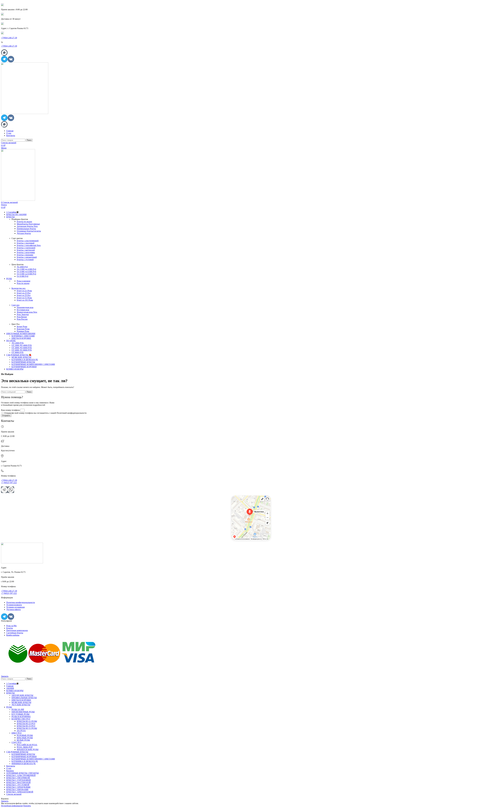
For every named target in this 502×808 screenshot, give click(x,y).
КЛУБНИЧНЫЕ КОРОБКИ (24, 367)
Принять (27, 806)
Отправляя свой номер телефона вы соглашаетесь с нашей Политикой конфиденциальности (45, 413)
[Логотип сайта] (24, 113)
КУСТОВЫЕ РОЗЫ (20, 714)
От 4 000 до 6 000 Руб (26, 271)
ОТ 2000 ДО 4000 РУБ (22, 345)
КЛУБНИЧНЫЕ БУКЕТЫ (23, 362)
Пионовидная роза (25, 307)
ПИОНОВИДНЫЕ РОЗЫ (23, 712)
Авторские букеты (27, 226)
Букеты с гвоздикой (25, 243)
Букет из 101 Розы (25, 300)
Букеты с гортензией (26, 248)
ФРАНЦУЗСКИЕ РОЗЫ (27, 749)
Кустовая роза (23, 310)
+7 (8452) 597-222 (9, 482)
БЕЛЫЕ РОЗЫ (23, 740)
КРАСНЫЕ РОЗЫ (25, 738)
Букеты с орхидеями (26, 252)
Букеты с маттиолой (26, 250)
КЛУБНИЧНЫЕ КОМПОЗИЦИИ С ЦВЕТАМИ (33, 364)
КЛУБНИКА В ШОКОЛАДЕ (25, 359)
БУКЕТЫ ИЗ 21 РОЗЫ (27, 721)
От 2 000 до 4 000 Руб (26, 269)
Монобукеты (28, 224)
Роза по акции (23, 283)
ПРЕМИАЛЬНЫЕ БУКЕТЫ (24, 698)
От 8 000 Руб (22, 276)
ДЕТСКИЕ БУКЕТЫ (21, 705)
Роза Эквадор (23, 314)
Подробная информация (12, 806)
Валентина (234, 496)
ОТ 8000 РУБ (17, 352)
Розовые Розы (23, 331)
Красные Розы (23, 329)
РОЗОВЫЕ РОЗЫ (25, 735)
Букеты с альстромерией (28, 241)
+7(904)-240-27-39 (9, 38)
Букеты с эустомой (25, 259)
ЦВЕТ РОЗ (16, 733)
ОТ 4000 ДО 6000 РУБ (22, 348)
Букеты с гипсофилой (29, 245)
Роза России (22, 319)
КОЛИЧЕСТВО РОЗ (21, 719)
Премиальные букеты (26, 229)
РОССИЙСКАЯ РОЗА (27, 745)
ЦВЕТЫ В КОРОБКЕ (21, 338)
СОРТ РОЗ (16, 742)
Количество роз (18, 288)
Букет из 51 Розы (24, 298)
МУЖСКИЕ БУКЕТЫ (21, 357)
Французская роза (27, 312)
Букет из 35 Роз (23, 295)
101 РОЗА (21, 731)
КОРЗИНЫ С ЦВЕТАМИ (23, 336)
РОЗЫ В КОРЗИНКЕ (21, 716)
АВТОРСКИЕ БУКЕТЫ (22, 695)
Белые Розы (22, 326)
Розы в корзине (23, 281)
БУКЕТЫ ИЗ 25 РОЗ (26, 723)
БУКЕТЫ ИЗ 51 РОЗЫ (27, 728)
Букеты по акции (24, 221)
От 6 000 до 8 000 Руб (26, 274)
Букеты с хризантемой (27, 257)
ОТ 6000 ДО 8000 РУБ (22, 350)
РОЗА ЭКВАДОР (25, 747)
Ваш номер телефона (10, 410)
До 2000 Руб (22, 267)
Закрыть (4, 676)
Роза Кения (22, 317)
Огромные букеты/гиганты (29, 231)
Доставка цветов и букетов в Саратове (244, 498)
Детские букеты (24, 233)
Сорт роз (15, 305)
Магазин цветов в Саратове (240, 500)
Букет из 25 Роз (23, 293)
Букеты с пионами (25, 255)
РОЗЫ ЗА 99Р (18, 709)
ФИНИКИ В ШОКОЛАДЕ (24, 763)
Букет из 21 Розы (24, 291)
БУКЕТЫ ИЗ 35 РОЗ (26, 726)
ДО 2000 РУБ (18, 343)
